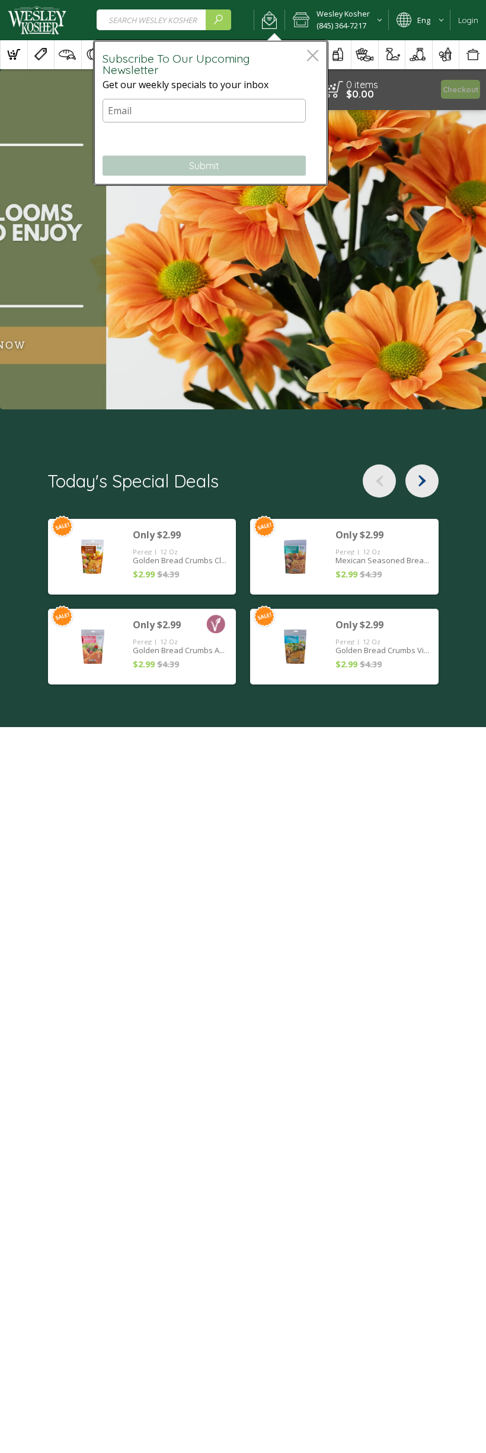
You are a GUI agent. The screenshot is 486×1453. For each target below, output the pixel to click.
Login (468, 20)
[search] (218, 19)
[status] (362, 84)
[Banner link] (243, 239)
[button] (269, 20)
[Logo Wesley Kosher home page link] (37, 20)
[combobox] (164, 19)
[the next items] (422, 481)
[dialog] (210, 113)
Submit (204, 166)
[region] (396, 89)
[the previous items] (379, 481)
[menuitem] (13, 54)
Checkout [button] (461, 89)
